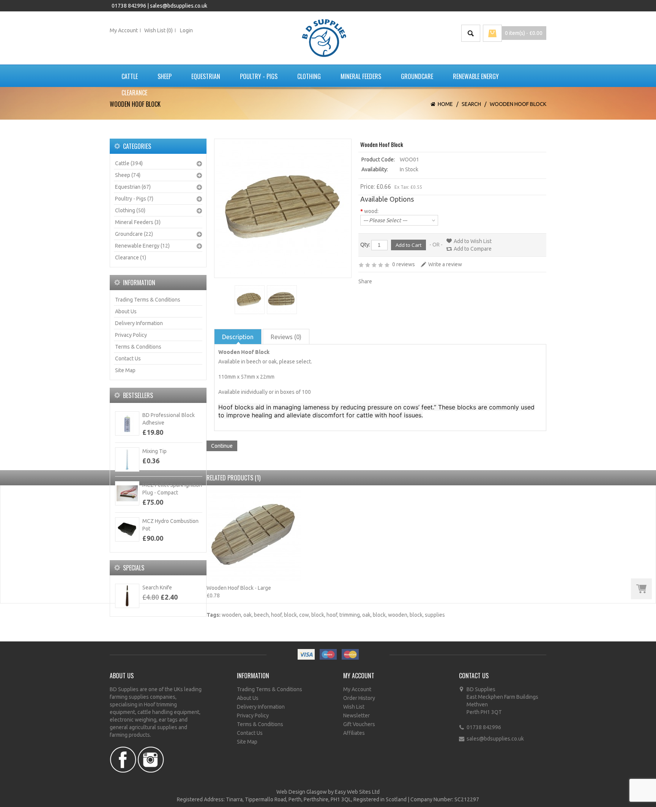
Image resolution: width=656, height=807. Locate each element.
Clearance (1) (130, 257)
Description (238, 336)
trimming (349, 615)
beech (261, 615)
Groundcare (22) (134, 234)
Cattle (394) (129, 163)
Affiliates (354, 733)
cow (304, 615)
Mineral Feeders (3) (138, 222)
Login (186, 30)
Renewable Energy (476, 76)
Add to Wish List (473, 241)
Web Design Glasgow (301, 792)
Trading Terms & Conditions (147, 300)
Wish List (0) (158, 30)
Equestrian (205, 76)
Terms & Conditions (138, 347)
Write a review (445, 264)
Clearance (134, 92)
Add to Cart (641, 588)
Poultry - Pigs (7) (134, 199)
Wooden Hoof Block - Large (239, 588)
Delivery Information (139, 323)
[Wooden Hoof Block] (249, 300)
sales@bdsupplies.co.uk (178, 6)
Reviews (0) (286, 336)
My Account (124, 30)
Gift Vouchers (359, 724)
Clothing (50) (130, 210)
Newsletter (356, 715)
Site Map (125, 370)
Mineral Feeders (361, 76)
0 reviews (403, 264)
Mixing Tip (154, 451)
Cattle (129, 76)
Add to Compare (473, 249)
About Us (126, 311)
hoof (276, 615)
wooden (231, 615)
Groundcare (417, 76)
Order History (359, 698)
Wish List (353, 707)
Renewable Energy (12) (142, 246)
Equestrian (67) (133, 187)
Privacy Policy (131, 335)
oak (247, 615)
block (290, 615)
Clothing (309, 76)
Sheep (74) (127, 175)
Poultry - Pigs (259, 76)
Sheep (165, 76)
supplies (435, 615)
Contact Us (128, 358)
